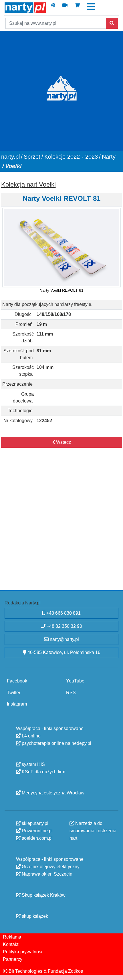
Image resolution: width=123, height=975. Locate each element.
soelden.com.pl (37, 837)
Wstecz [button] (63, 442)
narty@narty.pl (64, 639)
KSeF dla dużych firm (43, 771)
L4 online (31, 735)
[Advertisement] (61, 525)
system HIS (33, 764)
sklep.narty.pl (34, 823)
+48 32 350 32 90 (63, 626)
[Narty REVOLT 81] (61, 247)
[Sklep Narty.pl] (77, 7)
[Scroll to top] (115, 967)
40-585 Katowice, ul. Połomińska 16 (63, 652)
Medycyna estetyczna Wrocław (52, 792)
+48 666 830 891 (63, 613)
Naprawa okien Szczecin (46, 873)
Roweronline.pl (37, 830)
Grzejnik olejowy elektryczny (50, 866)
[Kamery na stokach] (65, 7)
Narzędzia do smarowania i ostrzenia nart (93, 830)
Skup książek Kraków (43, 894)
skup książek (34, 915)
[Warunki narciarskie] (53, 7)
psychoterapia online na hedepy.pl (56, 743)
